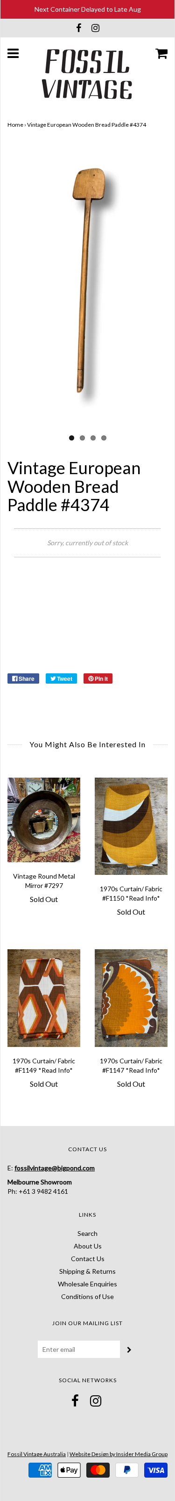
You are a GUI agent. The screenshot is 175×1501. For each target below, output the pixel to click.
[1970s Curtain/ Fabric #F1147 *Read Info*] (131, 998)
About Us (88, 1246)
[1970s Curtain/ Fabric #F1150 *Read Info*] (131, 826)
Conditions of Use (87, 1296)
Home (15, 124)
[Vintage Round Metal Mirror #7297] (44, 820)
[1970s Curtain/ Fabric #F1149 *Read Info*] (44, 998)
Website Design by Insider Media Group (119, 1454)
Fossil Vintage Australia (36, 1454)
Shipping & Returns (87, 1271)
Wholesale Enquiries (87, 1284)
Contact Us (88, 1259)
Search (87, 1233)
